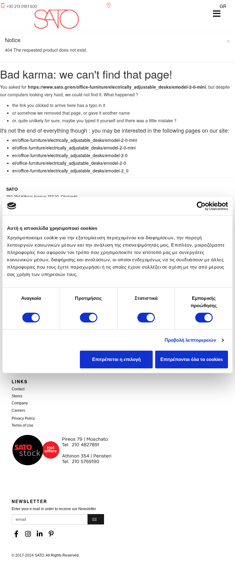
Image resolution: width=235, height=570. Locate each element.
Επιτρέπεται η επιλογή (116, 359)
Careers (18, 410)
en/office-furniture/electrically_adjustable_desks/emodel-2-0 (70, 155)
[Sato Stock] (123, 450)
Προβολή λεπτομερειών (190, 340)
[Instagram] (27, 532)
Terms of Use (22, 425)
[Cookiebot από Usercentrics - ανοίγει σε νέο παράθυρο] (201, 206)
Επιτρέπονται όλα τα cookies (191, 359)
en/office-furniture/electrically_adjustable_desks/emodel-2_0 (70, 170)
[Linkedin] (39, 532)
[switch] (88, 317)
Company (20, 403)
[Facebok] (16, 532)
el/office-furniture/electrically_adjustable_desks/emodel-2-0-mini (74, 148)
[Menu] (216, 14)
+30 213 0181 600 (22, 6)
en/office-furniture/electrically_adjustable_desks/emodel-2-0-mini (74, 140)
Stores (17, 396)
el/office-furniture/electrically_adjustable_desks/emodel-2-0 (69, 163)
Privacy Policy (23, 418)
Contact (18, 389)
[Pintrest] (51, 532)
